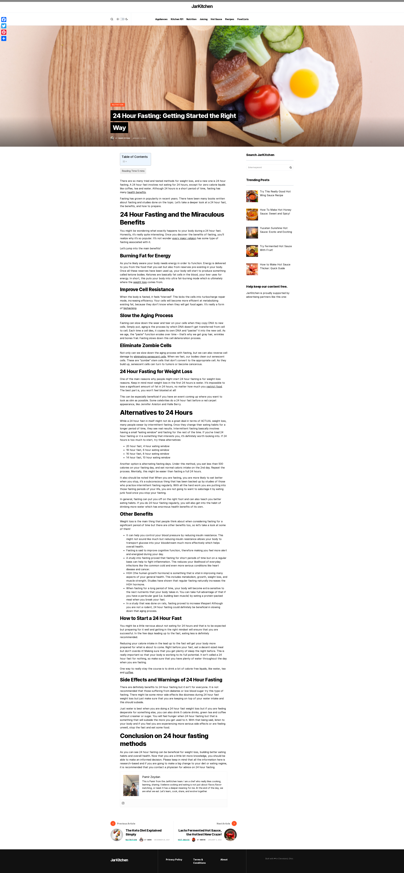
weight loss (140, 282)
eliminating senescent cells (150, 356)
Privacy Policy (174, 859)
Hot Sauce (184, 840)
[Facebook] (4, 19)
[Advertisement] (266, 353)
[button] (111, 19)
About (224, 859)
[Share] (4, 38)
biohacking (129, 308)
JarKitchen (201, 6)
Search (290, 167)
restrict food (214, 386)
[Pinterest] (4, 32)
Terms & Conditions (199, 861)
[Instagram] (123, 803)
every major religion (184, 238)
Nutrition (117, 105)
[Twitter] (4, 26)
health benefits (136, 192)
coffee (129, 672)
